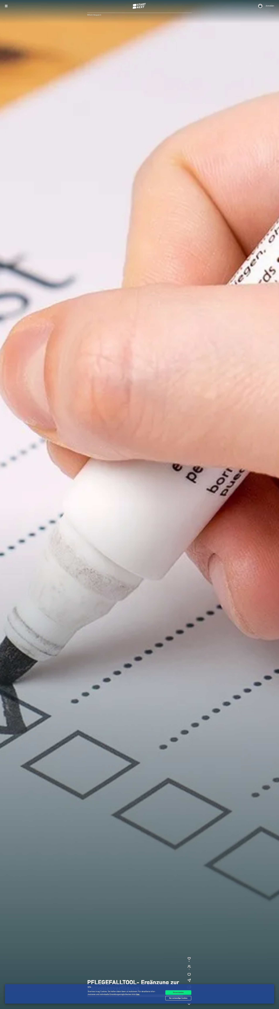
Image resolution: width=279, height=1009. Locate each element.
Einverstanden (178, 992)
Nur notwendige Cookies (178, 998)
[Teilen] (189, 980)
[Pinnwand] (189, 974)
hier (138, 994)
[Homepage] (139, 6)
